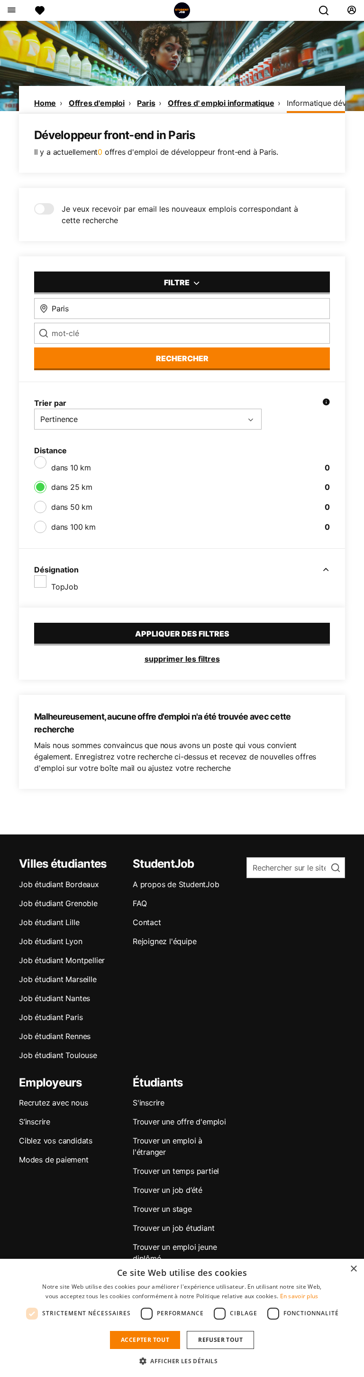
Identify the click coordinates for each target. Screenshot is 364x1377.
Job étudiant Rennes (55, 1036)
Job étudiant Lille (49, 922)
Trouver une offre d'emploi (179, 1121)
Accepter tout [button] (145, 1340)
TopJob (64, 586)
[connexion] (351, 10)
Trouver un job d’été (167, 1190)
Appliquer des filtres (182, 633)
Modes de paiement (54, 1159)
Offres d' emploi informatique (221, 103)
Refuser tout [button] (220, 1340)
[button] (182, 1361)
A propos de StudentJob (176, 884)
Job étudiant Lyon (50, 941)
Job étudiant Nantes (54, 998)
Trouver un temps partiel (176, 1171)
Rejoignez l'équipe (164, 941)
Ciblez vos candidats (55, 1140)
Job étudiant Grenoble (58, 903)
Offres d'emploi (97, 103)
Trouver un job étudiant (173, 1228)
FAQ (139, 903)
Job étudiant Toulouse (58, 1055)
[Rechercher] (327, 10)
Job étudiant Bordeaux (59, 884)
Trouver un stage (162, 1209)
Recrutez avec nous (53, 1102)
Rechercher (182, 358)
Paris (146, 103)
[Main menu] (11, 10)
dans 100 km (73, 527)
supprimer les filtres (182, 659)
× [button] (353, 1269)
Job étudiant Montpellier (62, 960)
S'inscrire (148, 1102)
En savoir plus (299, 1296)
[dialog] (182, 1318)
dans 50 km (71, 507)
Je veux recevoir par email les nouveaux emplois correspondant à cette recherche (180, 214)
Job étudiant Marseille (58, 979)
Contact (147, 922)
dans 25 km (71, 487)
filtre (177, 282)
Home (45, 103)
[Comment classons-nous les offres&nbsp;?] (326, 403)
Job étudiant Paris (50, 1017)
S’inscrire (34, 1121)
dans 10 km (71, 467)
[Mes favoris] (40, 10)
